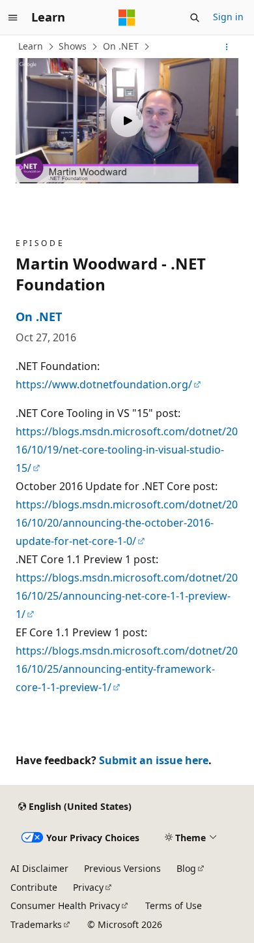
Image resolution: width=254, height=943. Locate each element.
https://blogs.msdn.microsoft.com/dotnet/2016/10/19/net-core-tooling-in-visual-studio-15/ (127, 449)
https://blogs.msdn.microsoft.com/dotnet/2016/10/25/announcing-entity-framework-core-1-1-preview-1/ (127, 668)
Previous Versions (122, 868)
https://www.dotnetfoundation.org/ (104, 384)
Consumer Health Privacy (65, 905)
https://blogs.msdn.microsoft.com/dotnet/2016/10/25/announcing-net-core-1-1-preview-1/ (127, 595)
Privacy (88, 887)
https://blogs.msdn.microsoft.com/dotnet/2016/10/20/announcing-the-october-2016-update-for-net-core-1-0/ (127, 522)
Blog (186, 868)
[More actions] (227, 47)
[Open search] (195, 17)
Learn (30, 46)
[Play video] (127, 120)
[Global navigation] (13, 17)
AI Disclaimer (39, 868)
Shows (73, 46)
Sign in (228, 16)
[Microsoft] (127, 17)
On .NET (121, 46)
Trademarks (36, 924)
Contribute (33, 887)
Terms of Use (173, 905)
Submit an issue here (153, 760)
